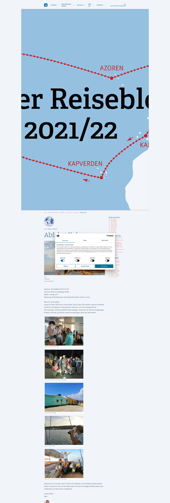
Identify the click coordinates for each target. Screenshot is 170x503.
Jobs (125, 4)
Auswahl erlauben (85, 266)
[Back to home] (46, 5)
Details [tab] (85, 240)
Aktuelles (80, 5)
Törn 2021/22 (69, 212)
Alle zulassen (104, 266)
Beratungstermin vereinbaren (118, 6)
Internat (54, 5)
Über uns (89, 5)
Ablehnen (66, 266)
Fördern (99, 5)
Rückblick (62, 212)
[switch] (77, 261)
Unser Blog (76, 212)
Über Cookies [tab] (105, 240)
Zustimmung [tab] (65, 240)
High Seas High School (66, 5)
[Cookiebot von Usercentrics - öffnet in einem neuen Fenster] (107, 236)
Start (45, 212)
